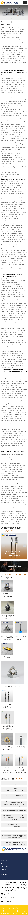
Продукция (10, 912)
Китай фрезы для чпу (10, 831)
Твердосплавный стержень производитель (14, 783)
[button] (24, 545)
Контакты (24, 912)
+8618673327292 (9, 901)
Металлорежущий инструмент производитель (14, 837)
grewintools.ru (5, 195)
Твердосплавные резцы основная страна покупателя (14, 843)
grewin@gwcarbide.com (11, 894)
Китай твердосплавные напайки (14, 796)
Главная (3, 18)
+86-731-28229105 (9, 897)
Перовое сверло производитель (14, 825)
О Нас (17, 912)
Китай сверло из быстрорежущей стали (14, 789)
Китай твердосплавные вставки (14, 811)
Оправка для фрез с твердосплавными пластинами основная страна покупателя (14, 804)
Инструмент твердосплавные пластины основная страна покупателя (14, 817)
